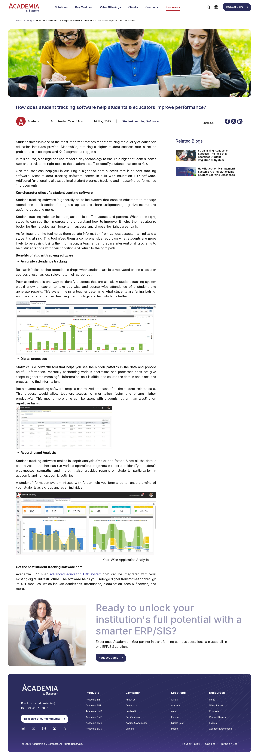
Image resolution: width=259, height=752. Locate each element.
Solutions (61, 7)
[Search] (208, 7)
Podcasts (214, 711)
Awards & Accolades (136, 723)
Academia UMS (94, 711)
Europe (175, 717)
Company (151, 7)
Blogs (212, 699)
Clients (133, 7)
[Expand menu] (69, 7)
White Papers (216, 705)
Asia (173, 711)
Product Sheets (217, 717)
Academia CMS (94, 717)
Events (213, 723)
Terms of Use (228, 743)
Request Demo (235, 6)
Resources (173, 7)
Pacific (175, 728)
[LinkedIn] (240, 121)
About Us (130, 699)
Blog (29, 20)
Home (18, 20)
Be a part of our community (42, 718)
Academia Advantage (220, 728)
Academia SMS (94, 728)
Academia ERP (93, 705)
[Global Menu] (216, 7)
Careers (130, 728)
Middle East (177, 723)
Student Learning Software (140, 121)
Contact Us (132, 705)
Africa (174, 699)
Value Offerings (110, 7)
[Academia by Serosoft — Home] (24, 7)
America (175, 705)
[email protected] (44, 703)
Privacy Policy (191, 743)
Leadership (131, 711)
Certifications (133, 717)
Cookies (210, 743)
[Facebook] (227, 121)
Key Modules (83, 7)
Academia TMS (94, 723)
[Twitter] (233, 121)
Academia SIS (93, 699)
